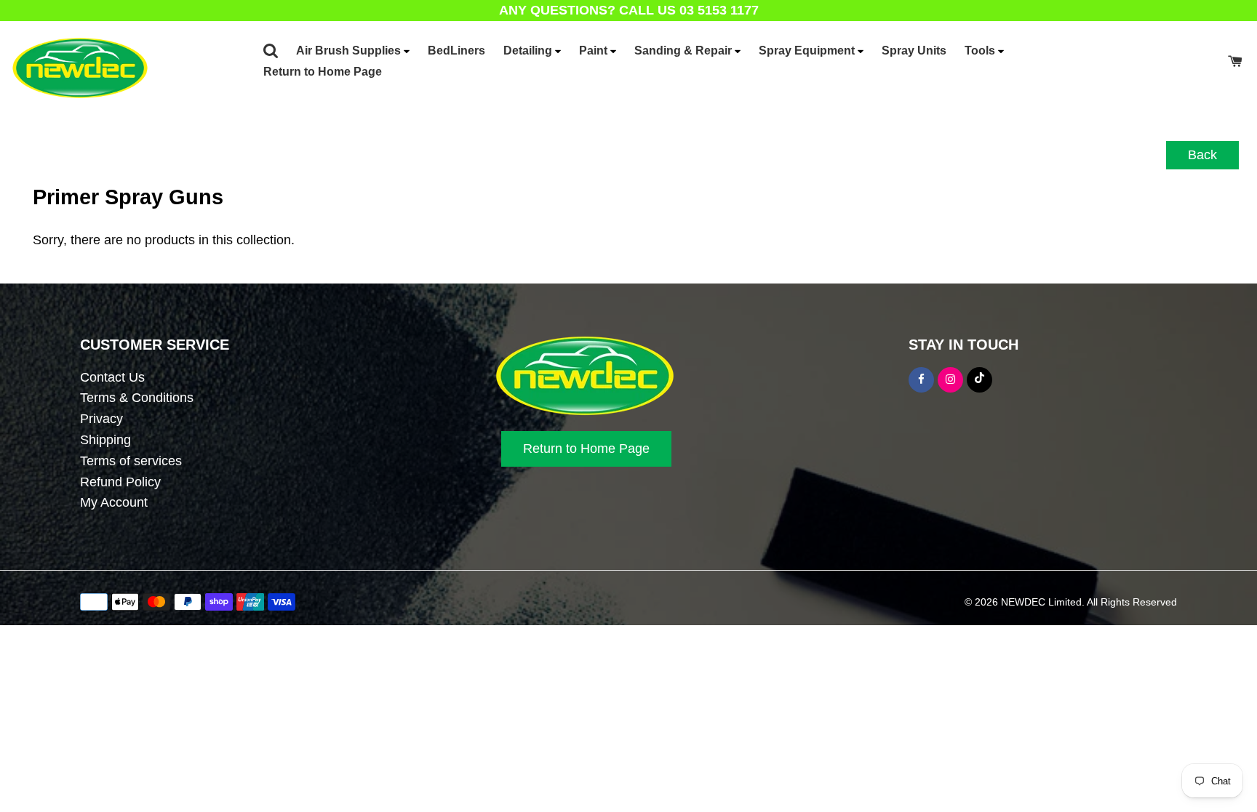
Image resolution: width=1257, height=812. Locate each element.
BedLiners (456, 50)
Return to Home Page (322, 71)
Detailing (529, 50)
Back (1202, 155)
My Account (114, 502)
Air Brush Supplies (350, 50)
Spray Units (914, 50)
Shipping (105, 440)
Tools (981, 50)
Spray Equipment (808, 50)
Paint (594, 50)
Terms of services (131, 461)
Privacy (101, 418)
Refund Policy (120, 482)
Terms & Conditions (136, 397)
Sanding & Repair (684, 50)
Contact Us (112, 377)
